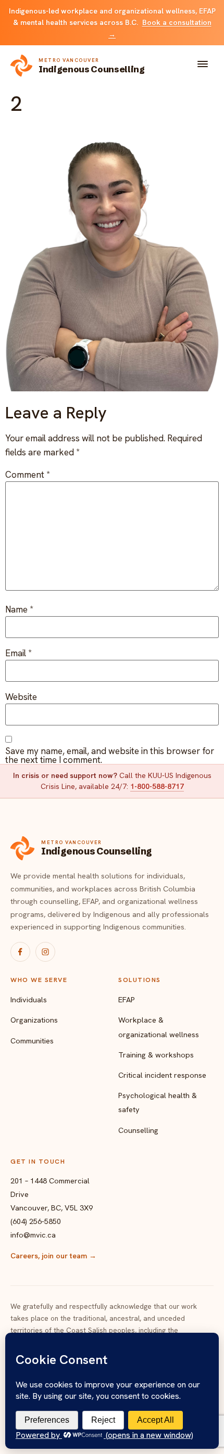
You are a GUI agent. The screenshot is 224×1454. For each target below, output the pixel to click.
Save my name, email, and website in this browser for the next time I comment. (109, 755)
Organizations (34, 1020)
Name (19, 609)
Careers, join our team (53, 1255)
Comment (27, 474)
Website (21, 697)
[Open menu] (203, 66)
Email (18, 653)
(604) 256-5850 (35, 1221)
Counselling (138, 1130)
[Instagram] (45, 952)
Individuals (28, 999)
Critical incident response (162, 1075)
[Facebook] (20, 952)
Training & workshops (156, 1055)
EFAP (126, 999)
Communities (32, 1040)
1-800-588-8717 (157, 786)
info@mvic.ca (33, 1235)
